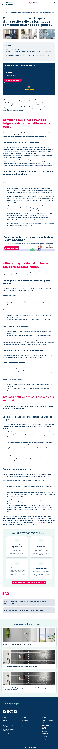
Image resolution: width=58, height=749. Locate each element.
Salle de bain (5, 13)
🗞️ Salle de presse (46, 722)
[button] (54, 3)
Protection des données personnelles (8, 730)
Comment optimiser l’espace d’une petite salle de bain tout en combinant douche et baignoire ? (32, 13)
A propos (4, 720)
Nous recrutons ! (46, 725)
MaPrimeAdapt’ (38, 522)
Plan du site (5, 722)
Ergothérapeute (26, 720)
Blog (23, 726)
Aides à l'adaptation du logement (27, 723)
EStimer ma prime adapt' (13, 80)
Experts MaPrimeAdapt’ (47, 720)
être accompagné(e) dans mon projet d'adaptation (29, 582)
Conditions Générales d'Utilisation (7, 726)
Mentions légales (6, 733)
